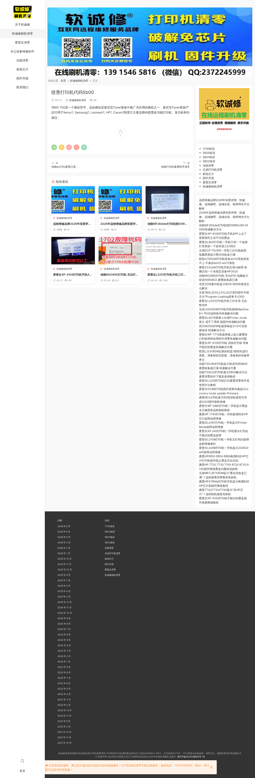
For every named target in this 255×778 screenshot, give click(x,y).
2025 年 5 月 (63, 585)
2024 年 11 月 (64, 607)
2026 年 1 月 (63, 553)
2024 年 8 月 (64, 623)
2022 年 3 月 (64, 726)
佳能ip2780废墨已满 (63, 166)
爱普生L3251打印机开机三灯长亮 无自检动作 (166, 275)
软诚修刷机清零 (22, 33)
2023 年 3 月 (64, 699)
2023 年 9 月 (64, 667)
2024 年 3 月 (64, 650)
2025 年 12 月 (64, 558)
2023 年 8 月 (64, 672)
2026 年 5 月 (63, 537)
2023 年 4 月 (64, 694)
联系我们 (22, 87)
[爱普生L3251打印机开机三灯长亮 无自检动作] (167, 250)
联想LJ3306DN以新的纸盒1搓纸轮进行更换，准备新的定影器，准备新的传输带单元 (224, 355)
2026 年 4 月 (64, 542)
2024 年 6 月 (64, 634)
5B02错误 (209, 161)
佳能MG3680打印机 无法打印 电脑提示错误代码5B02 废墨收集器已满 (119, 275)
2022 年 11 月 (64, 715)
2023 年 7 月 (64, 677)
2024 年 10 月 (64, 612)
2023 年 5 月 (64, 688)
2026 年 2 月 (63, 547)
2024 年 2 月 (64, 656)
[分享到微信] (54, 147)
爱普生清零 (22, 42)
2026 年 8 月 (63, 526)
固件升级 (22, 78)
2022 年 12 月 (64, 710)
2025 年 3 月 (64, 596)
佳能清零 (22, 60)
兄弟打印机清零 (212, 169)
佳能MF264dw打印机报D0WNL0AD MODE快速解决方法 (167, 224)
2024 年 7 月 (64, 629)
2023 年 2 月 (64, 705)
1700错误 (209, 148)
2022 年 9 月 (63, 721)
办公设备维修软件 (22, 51)
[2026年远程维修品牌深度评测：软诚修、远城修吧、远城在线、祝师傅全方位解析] (120, 200)
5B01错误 (209, 157)
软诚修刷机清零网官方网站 (22, 12)
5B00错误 (209, 153)
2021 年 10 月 (64, 742)
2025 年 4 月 (64, 591)
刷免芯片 (22, 69)
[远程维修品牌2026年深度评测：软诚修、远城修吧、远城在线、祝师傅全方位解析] (73, 200)
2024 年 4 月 (64, 645)
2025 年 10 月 (64, 569)
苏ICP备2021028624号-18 (191, 756)
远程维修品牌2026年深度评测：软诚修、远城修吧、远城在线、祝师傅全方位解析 (72, 224)
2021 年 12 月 (64, 732)
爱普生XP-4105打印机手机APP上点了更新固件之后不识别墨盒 (72, 275)
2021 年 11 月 (64, 737)
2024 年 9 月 (64, 618)
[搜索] (22, 761)
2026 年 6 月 (63, 531)
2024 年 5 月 (64, 640)
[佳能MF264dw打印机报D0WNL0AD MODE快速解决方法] (167, 200)
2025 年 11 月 (64, 564)
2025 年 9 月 (63, 575)
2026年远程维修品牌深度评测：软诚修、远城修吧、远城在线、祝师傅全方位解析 (120, 224)
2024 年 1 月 (63, 661)
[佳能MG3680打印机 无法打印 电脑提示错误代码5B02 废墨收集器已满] (120, 250)
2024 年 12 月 (64, 602)
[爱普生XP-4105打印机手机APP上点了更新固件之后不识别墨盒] (73, 250)
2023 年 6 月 (64, 683)
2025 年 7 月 (63, 580)
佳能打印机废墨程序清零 (175, 166)
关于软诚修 (22, 24)
